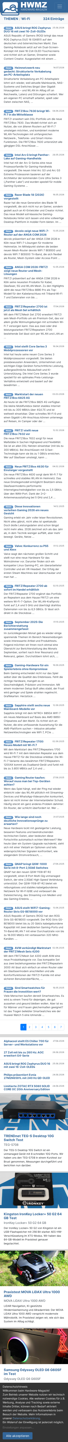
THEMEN (11, 19)
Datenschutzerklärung (26, 1418)
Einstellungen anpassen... (18, 1427)
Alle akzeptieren (17, 1436)
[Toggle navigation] (59, 6)
